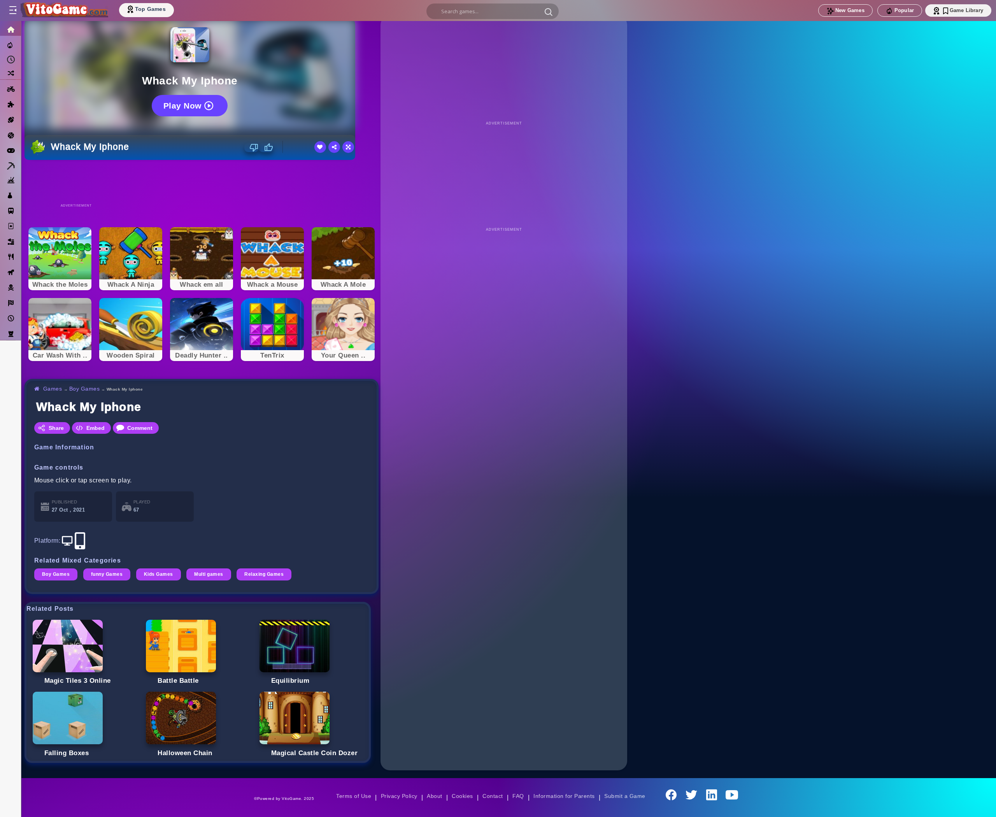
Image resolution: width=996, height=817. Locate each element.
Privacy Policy (399, 796)
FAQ (518, 796)
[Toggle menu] (12, 10)
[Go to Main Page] (64, 10)
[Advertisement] (201, 181)
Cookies (462, 796)
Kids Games (158, 574)
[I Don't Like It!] (251, 147)
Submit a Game (624, 796)
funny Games (107, 574)
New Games (849, 10)
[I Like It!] (266, 147)
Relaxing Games (264, 574)
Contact (492, 796)
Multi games (208, 574)
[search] (492, 11)
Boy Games (84, 389)
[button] (548, 11)
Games (53, 389)
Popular (904, 10)
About (434, 796)
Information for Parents (563, 796)
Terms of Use (353, 796)
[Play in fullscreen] (348, 147)
